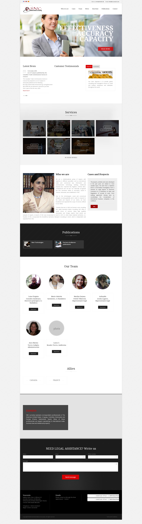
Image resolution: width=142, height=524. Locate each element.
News (87, 9)
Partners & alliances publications (69, 243)
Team (80, 9)
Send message (70, 477)
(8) (92, 495)
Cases (73, 9)
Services (71, 112)
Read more (109, 49)
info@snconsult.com (114, 1)
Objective (89, 66)
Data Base (95, 9)
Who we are (65, 9)
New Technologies (37, 242)
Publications (105, 9)
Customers (96, 66)
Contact (115, 9)
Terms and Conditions (112, 516)
